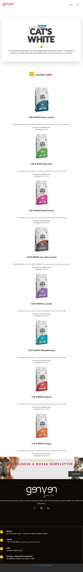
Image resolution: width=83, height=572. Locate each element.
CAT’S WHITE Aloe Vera (41, 164)
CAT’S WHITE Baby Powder (41, 211)
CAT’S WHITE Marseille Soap (41, 350)
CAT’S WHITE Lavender (41, 304)
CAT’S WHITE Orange (41, 444)
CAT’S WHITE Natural (41, 397)
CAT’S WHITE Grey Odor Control (41, 257)
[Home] (8, 7)
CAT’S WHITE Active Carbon (41, 117)
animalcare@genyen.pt (15, 550)
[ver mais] (67, 124)
